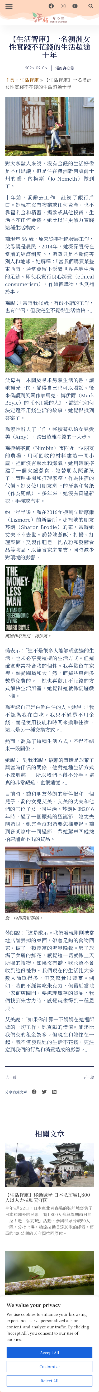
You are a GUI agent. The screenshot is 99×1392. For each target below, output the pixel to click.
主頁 (10, 79)
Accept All (49, 1352)
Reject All (50, 1380)
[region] (49, 1344)
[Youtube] (75, 6)
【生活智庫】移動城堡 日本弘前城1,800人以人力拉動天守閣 (47, 1197)
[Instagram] (63, 6)
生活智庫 (29, 79)
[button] (9, 6)
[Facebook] (51, 6)
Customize (50, 1366)
